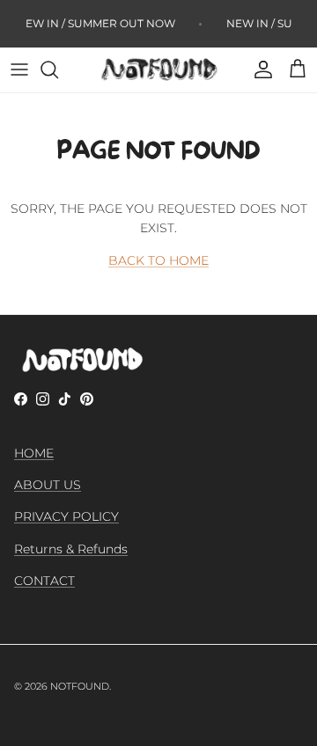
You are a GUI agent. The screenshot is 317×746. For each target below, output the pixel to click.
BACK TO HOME (158, 260)
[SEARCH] (58, 69)
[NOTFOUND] (158, 70)
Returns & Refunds (71, 549)
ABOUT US (47, 485)
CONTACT (44, 581)
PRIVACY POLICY (66, 516)
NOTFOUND (79, 686)
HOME (34, 453)
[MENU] (19, 69)
